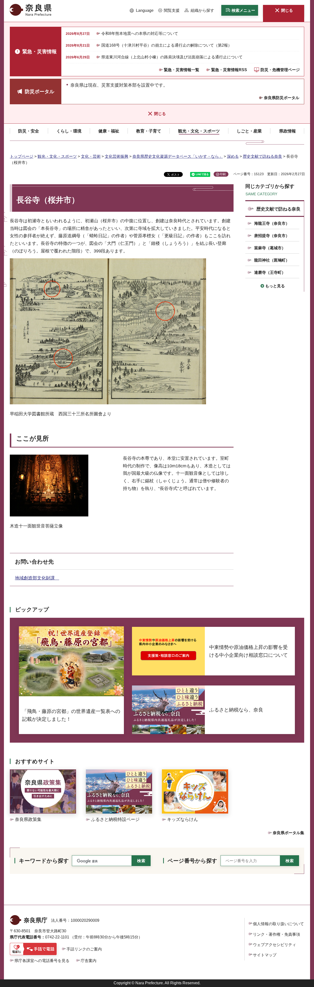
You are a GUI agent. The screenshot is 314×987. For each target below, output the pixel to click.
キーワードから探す (44, 861)
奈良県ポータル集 (288, 833)
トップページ (21, 156)
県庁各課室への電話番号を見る (41, 961)
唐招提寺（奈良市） (271, 236)
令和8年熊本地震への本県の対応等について (139, 33)
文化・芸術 (91, 156)
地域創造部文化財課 (37, 578)
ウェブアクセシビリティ (274, 945)
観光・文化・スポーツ (57, 156)
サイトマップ (264, 955)
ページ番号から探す (192, 861)
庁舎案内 (88, 961)
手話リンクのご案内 (84, 949)
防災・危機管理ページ (280, 70)
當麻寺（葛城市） (270, 248)
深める (233, 156)
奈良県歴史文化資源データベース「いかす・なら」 (177, 156)
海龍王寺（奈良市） (271, 223)
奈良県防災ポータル (281, 98)
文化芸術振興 (116, 156)
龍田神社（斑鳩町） (271, 260)
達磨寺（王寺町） (270, 272)
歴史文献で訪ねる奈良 (262, 156)
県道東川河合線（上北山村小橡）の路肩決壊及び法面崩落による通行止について (172, 57)
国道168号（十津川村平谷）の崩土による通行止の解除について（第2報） (166, 45)
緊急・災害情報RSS (229, 70)
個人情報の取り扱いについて (278, 924)
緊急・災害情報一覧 (181, 70)
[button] (141, 10)
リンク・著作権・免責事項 (276, 934)
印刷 (223, 174)
